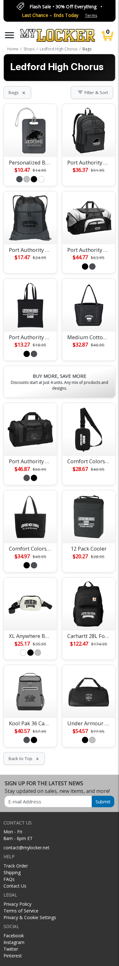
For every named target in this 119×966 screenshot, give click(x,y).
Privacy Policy (17, 904)
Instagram (13, 942)
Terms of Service (20, 911)
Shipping (12, 872)
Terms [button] (91, 15)
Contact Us (14, 886)
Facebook (13, 936)
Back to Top (24, 758)
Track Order (15, 866)
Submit (103, 801)
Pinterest (12, 956)
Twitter (10, 949)
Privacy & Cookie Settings (29, 917)
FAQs (9, 879)
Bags (17, 92)
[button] (9, 35)
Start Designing (30, 144)
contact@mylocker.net (26, 848)
